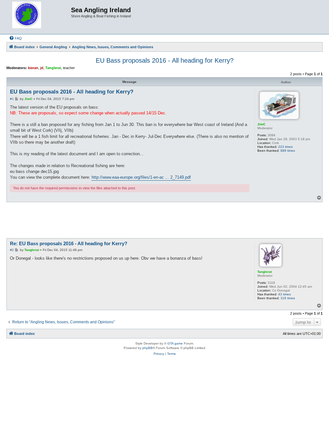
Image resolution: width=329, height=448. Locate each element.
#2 (12, 250)
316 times (287, 298)
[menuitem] (15, 38)
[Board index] (39, 17)
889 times (287, 150)
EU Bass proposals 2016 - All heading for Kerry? (165, 60)
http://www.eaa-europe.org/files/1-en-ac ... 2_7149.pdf (141, 177)
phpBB (147, 348)
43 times (284, 294)
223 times (285, 146)
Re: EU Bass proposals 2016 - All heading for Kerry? (68, 243)
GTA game (175, 343)
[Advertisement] (164, 219)
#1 (12, 99)
